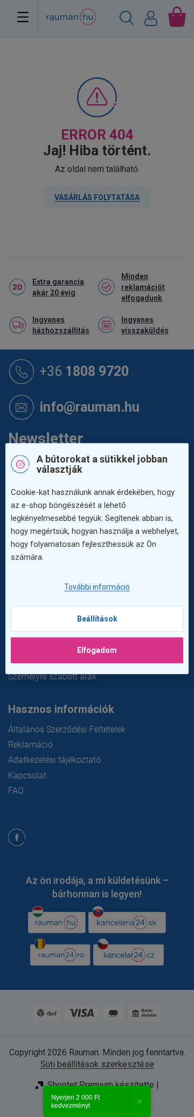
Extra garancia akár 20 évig (58, 287)
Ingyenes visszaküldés (145, 325)
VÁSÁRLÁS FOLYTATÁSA (97, 197)
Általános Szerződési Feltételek (67, 729)
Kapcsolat (27, 775)
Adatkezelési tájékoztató (54, 760)
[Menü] (23, 17)
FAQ (16, 790)
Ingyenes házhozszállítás (60, 325)
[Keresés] (126, 19)
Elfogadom (97, 650)
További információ (97, 587)
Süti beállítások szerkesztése (97, 1064)
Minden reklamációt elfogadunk (143, 287)
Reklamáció (30, 744)
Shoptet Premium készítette (100, 1085)
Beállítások (97, 618)
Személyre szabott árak (52, 676)
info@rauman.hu (89, 406)
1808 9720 (84, 371)
